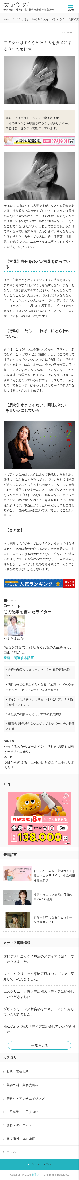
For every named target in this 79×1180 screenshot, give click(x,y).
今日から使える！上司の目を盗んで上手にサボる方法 (39, 762)
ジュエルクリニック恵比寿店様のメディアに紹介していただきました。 (38, 976)
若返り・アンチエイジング (25, 1098)
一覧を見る (39, 1045)
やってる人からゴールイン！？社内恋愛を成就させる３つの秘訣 (39, 746)
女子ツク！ (38, 1174)
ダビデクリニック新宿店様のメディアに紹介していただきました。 (38, 1011)
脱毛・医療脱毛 (18, 1072)
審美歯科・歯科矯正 (21, 1138)
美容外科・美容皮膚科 (22, 1085)
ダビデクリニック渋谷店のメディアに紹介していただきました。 (38, 959)
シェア (12, 601)
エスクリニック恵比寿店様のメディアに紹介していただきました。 (38, 994)
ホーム (6, 19)
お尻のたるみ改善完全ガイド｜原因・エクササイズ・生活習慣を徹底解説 (54, 875)
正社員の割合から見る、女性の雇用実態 (34, 714)
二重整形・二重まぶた (22, 1112)
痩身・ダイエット (19, 1125)
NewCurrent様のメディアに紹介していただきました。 (39, 1029)
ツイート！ (15, 606)
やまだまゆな (14, 638)
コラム (11, 1152)
